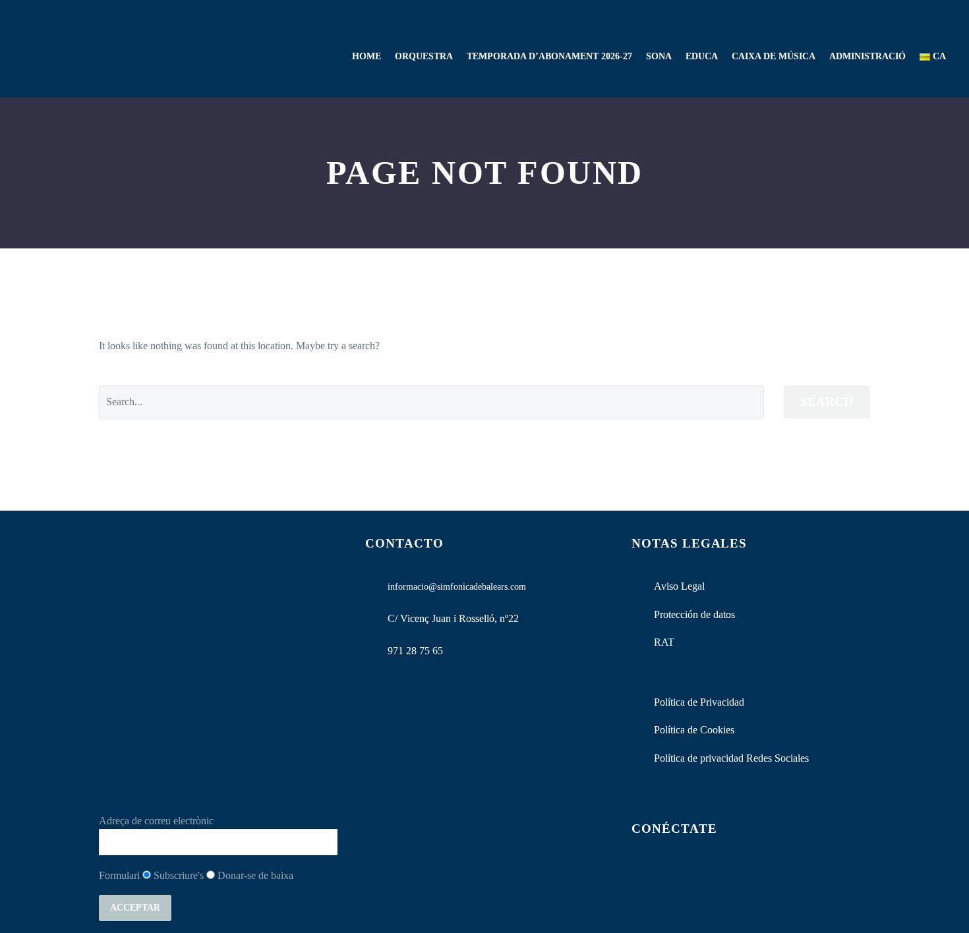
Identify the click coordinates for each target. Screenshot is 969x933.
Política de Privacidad (699, 702)
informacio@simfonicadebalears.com (457, 587)
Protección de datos (694, 614)
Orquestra (424, 56)
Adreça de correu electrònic (156, 820)
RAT (664, 642)
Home (366, 56)
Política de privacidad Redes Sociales (731, 758)
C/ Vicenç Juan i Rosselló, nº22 (453, 618)
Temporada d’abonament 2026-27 (549, 56)
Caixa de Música (773, 56)
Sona (659, 56)
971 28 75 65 (415, 650)
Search (827, 402)
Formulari (119, 875)
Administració (867, 56)
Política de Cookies (694, 729)
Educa (702, 56)
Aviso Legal (679, 586)
